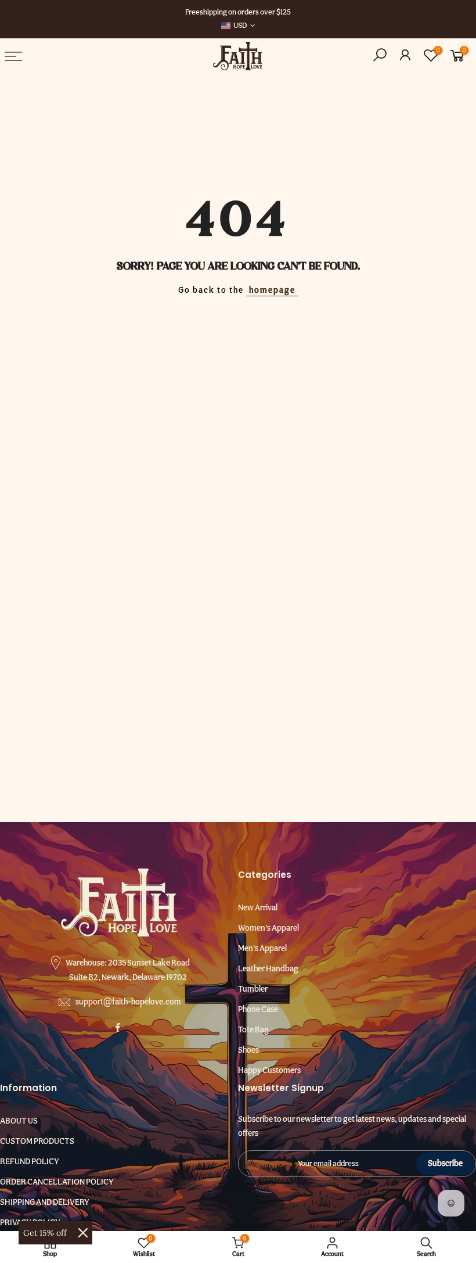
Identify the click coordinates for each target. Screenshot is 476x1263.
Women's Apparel (268, 927)
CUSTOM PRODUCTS (37, 1141)
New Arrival (257, 907)
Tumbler (253, 988)
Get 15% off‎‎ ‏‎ (46, 1233)
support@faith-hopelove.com (128, 1001)
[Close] (83, 1232)
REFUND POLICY (29, 1161)
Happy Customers (269, 1070)
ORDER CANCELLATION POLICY (57, 1181)
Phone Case (258, 1009)
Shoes (248, 1049)
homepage (272, 290)
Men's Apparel (262, 948)
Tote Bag (253, 1029)
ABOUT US (19, 1120)
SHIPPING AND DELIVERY (44, 1202)
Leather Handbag (268, 968)
